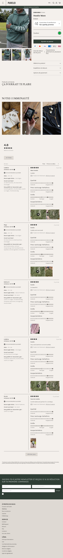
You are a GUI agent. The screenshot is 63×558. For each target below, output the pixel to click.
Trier (44, 164)
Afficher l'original (50, 175)
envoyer (58, 490)
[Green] (59, 33)
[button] (39, 12)
